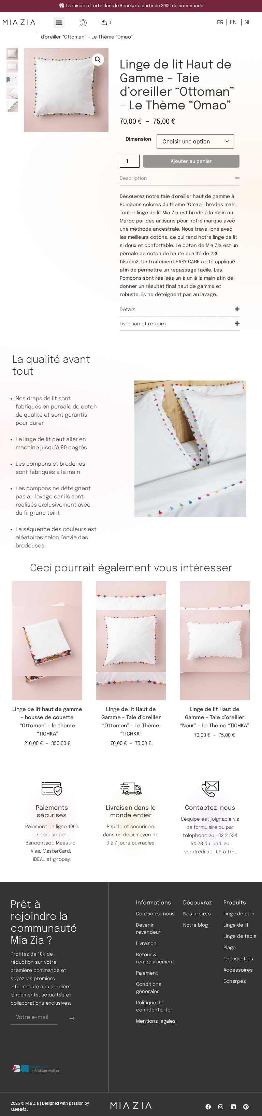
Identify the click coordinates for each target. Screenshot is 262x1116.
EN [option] (233, 23)
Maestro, (67, 843)
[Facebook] (208, 1106)
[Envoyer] (72, 1018)
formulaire (205, 827)
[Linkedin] (233, 1106)
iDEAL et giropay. (52, 859)
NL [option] (248, 23)
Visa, (37, 851)
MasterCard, (57, 851)
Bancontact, (41, 843)
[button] (58, 22)
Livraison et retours (143, 324)
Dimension (138, 139)
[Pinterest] (246, 1106)
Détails (127, 309)
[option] (232, 22)
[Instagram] (220, 1106)
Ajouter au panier (191, 161)
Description (133, 178)
